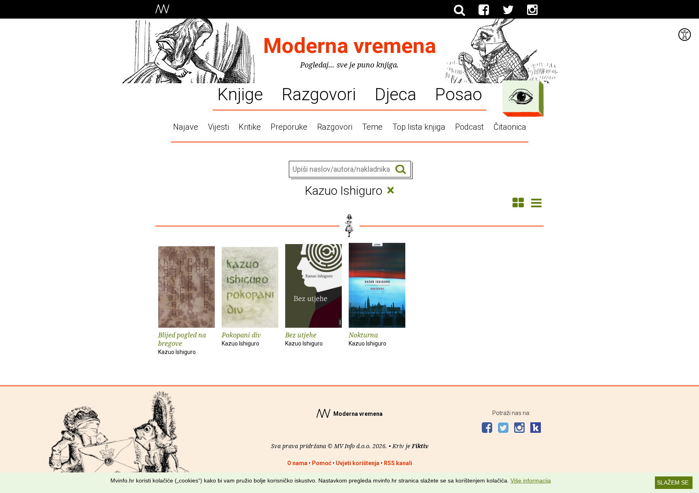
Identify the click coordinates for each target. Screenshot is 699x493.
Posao (458, 93)
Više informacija (530, 480)
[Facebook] (483, 10)
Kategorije (521, 96)
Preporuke (289, 127)
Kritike (250, 127)
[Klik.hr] (535, 428)
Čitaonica (510, 127)
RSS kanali (398, 463)
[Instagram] (532, 10)
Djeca (395, 93)
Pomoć (321, 463)
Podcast (469, 127)
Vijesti (218, 127)
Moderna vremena (349, 46)
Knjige (240, 93)
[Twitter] (508, 10)
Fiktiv (420, 446)
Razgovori (319, 93)
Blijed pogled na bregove (182, 343)
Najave (185, 127)
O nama (297, 463)
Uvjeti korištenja (357, 463)
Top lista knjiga (418, 127)
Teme (372, 127)
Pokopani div (241, 339)
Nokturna (367, 339)
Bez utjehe (304, 339)
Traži (401, 169)
